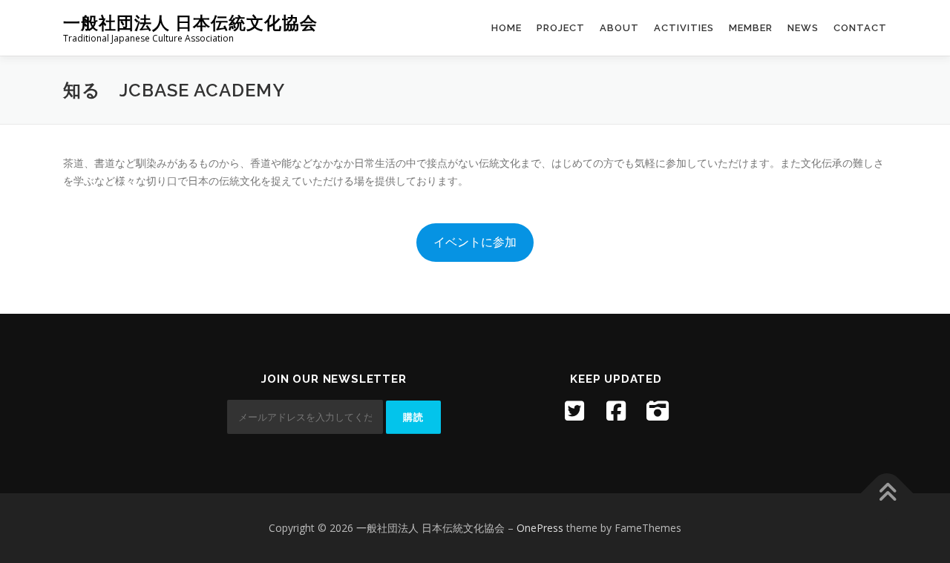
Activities (684, 27)
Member (751, 27)
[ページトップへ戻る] (887, 493)
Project (561, 27)
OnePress (540, 528)
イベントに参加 (475, 242)
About (619, 27)
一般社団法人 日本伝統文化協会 (190, 23)
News (803, 27)
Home (506, 27)
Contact (860, 27)
